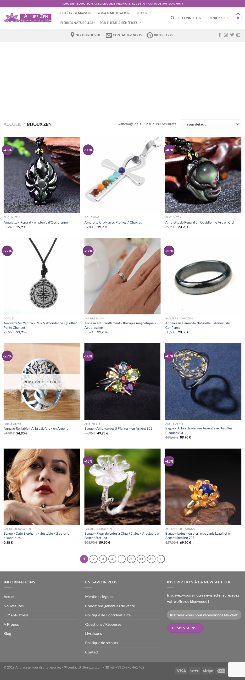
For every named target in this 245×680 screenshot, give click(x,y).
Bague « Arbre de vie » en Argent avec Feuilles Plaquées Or (198, 430)
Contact (92, 652)
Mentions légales (99, 596)
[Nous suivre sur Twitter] (232, 35)
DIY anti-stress (16, 615)
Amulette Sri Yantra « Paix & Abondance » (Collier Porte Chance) (40, 325)
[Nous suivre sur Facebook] (220, 35)
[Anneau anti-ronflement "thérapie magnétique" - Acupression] (122, 276)
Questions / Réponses (103, 624)
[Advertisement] (122, 77)
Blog (7, 633)
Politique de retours (101, 642)
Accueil (12, 124)
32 (151, 559)
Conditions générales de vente (110, 605)
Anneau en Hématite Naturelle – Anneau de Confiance (197, 325)
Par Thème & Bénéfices (119, 23)
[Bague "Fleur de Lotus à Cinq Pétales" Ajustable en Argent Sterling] (122, 487)
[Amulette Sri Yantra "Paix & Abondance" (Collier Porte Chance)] (42, 276)
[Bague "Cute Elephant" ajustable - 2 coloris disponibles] (42, 487)
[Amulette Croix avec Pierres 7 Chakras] (122, 175)
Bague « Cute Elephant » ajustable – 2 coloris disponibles (36, 535)
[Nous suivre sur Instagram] (226, 35)
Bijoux (142, 13)
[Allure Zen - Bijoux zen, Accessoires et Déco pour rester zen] (27, 18)
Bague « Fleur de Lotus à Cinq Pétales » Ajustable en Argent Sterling (122, 535)
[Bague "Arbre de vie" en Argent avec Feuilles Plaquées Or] (203, 381)
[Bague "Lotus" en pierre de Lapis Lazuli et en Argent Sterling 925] (203, 487)
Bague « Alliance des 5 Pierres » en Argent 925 (118, 428)
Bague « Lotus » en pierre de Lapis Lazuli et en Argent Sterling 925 (198, 535)
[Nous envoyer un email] (238, 35)
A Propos (11, 624)
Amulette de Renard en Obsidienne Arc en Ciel (199, 222)
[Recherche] (172, 17)
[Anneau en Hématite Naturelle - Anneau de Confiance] (203, 276)
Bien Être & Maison (75, 13)
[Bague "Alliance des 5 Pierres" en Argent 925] (122, 381)
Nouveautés (14, 605)
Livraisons (93, 633)
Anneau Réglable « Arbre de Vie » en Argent (36, 428)
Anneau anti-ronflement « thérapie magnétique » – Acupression (121, 325)
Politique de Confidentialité (108, 615)
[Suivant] (161, 559)
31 (141, 559)
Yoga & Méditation (113, 13)
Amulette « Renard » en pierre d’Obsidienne (36, 222)
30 (131, 559)
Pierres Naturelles (76, 23)
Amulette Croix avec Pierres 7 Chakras (113, 222)
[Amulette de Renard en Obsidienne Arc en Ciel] (203, 175)
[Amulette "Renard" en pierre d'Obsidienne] (42, 175)
